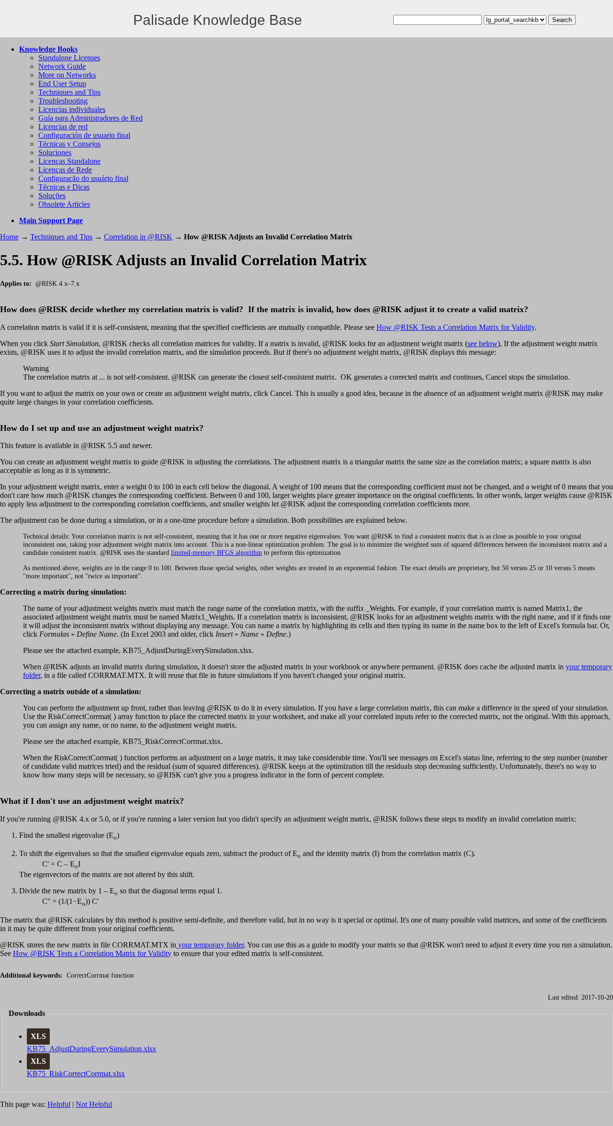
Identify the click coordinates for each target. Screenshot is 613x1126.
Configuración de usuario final (84, 135)
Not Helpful (94, 1104)
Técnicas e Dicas (64, 187)
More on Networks (67, 75)
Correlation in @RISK (138, 237)
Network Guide (62, 66)
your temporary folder (210, 945)
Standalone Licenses (69, 58)
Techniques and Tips (69, 92)
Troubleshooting (63, 101)
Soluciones (54, 152)
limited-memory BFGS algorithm (216, 552)
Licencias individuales (71, 109)
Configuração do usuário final (83, 178)
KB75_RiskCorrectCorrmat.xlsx (76, 1074)
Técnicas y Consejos (69, 144)
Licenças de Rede (65, 170)
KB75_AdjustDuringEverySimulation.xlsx (91, 1049)
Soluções (52, 195)
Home (9, 237)
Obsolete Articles (64, 204)
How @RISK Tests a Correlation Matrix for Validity (455, 327)
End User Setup (62, 83)
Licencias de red (63, 127)
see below (482, 343)
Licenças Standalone (69, 161)
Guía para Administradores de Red (90, 118)
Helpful (58, 1104)
